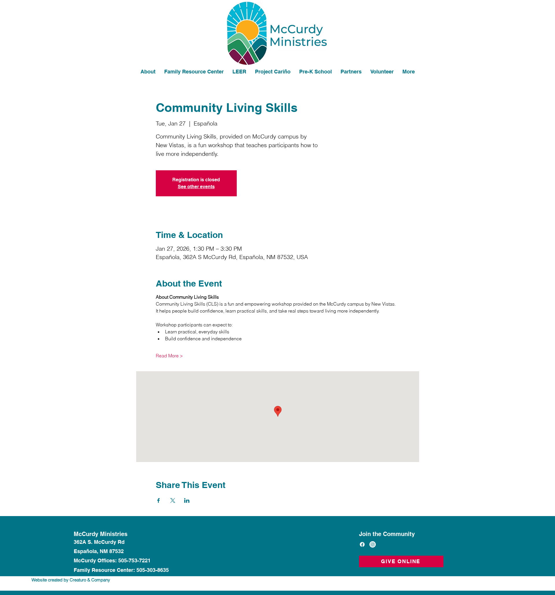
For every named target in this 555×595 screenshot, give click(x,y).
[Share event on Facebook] (158, 500)
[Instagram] (372, 544)
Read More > (169, 356)
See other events (196, 186)
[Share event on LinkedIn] (187, 500)
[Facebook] (362, 544)
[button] (382, 71)
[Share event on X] (172, 500)
